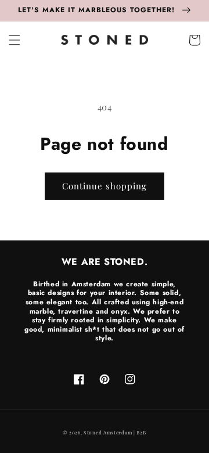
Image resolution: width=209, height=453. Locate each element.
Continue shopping (104, 186)
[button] (14, 40)
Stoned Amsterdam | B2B (115, 432)
